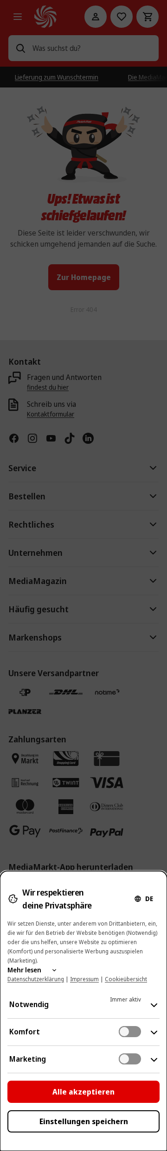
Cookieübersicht (126, 979)
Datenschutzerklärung (35, 979)
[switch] (130, 1031)
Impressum (84, 979)
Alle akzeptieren (83, 1092)
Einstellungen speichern (83, 1121)
